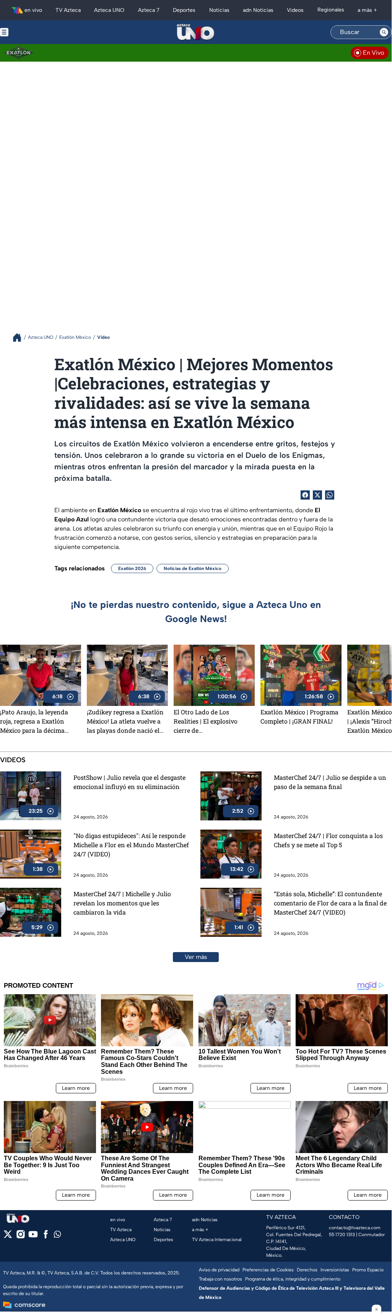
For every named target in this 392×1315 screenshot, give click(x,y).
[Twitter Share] (317, 495)
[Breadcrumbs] (20, 337)
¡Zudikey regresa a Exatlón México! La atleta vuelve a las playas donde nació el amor (125, 721)
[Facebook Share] (305, 495)
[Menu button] (30, 32)
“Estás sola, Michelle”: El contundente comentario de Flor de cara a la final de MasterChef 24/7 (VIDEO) (330, 903)
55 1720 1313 (342, 1234)
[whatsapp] (57, 1236)
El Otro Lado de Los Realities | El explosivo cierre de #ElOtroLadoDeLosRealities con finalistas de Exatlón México (213, 721)
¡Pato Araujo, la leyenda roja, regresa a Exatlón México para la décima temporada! (34, 721)
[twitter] (8, 1236)
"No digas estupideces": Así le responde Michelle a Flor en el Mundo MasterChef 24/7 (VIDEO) (131, 844)
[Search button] (384, 32)
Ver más (196, 957)
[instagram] (20, 1236)
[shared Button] (329, 495)
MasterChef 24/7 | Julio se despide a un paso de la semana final (330, 782)
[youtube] (33, 1236)
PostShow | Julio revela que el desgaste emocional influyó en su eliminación (129, 782)
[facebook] (45, 1236)
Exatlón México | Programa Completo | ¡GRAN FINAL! (299, 716)
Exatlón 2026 (132, 568)
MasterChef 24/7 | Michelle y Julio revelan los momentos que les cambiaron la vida (122, 903)
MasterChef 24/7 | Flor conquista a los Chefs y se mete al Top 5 (328, 840)
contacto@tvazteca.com (355, 1227)
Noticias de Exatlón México (192, 568)
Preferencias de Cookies (268, 1270)
